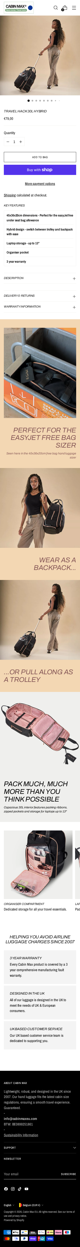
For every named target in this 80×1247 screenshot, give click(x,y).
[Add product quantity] (21, 141)
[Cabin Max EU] (19, 8)
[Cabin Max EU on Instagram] (13, 1190)
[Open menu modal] (74, 7)
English (7, 1205)
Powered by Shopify (14, 1220)
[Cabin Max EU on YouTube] (26, 1190)
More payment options (40, 183)
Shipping (10, 195)
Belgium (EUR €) (31, 1205)
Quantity (9, 132)
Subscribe (68, 1174)
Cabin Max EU (30, 1212)
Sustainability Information (21, 1134)
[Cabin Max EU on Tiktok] (20, 1190)
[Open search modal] (55, 7)
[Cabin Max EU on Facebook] (6, 1190)
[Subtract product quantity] (8, 141)
